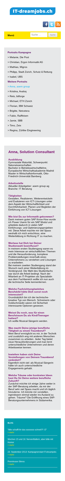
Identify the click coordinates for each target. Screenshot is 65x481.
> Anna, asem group (19, 86)
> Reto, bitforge (16, 96)
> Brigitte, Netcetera (18, 110)
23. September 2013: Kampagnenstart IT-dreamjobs (32, 452)
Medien (48, 29)
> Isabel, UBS (15, 76)
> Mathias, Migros (17, 67)
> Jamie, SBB (15, 120)
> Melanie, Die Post (18, 57)
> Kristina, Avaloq (17, 91)
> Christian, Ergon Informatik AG (25, 62)
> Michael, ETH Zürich (20, 101)
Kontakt (41, 29)
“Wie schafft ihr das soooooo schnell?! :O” (27, 429)
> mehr (11, 432)
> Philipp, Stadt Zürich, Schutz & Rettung (30, 71)
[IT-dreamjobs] (33, 11)
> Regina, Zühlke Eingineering (24, 130)
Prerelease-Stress (16, 461)
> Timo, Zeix (14, 125)
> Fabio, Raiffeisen (18, 115)
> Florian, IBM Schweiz (20, 106)
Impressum (57, 29)
